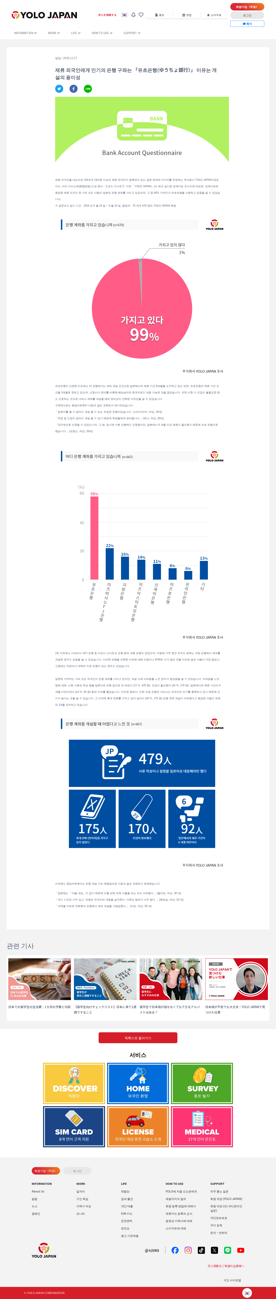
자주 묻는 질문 (219, 1191)
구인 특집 (82, 1199)
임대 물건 (127, 1199)
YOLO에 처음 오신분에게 (181, 1191)
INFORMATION (23, 33)
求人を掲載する (107, 15)
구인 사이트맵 (232, 1280)
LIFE (74, 33)
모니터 (80, 1213)
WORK (52, 33)
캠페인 (36, 1213)
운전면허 (126, 1221)
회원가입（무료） (247, 7)
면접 (189, 15)
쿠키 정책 (216, 1225)
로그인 (247, 15)
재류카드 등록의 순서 (179, 1213)
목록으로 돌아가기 (138, 1037)
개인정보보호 (218, 1217)
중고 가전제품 (130, 1235)
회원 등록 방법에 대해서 (181, 1206)
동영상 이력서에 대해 (179, 1221)
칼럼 (34, 1199)
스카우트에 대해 (176, 1228)
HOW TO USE (100, 33)
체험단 (125, 1191)
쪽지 (249, 24)
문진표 (125, 1228)
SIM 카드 (127, 1213)
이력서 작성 (83, 1206)
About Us (38, 1191)
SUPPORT (130, 33)
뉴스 (34, 1206)
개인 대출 (127, 1206)
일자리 (80, 1191)
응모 (161, 15)
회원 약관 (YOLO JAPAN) (226, 1199)
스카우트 (216, 15)
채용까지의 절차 (176, 1199)
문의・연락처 (218, 1232)
